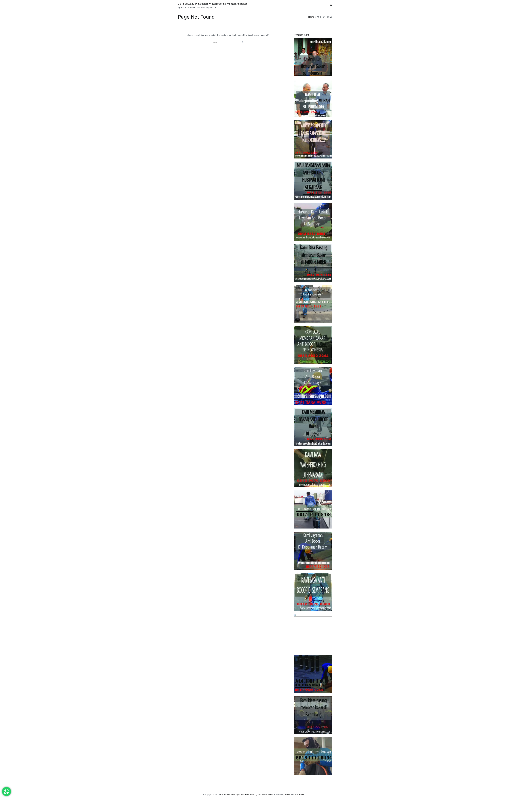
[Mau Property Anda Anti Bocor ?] (313, 633)
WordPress (299, 794)
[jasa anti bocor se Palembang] (313, 715)
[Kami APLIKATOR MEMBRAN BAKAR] (313, 345)
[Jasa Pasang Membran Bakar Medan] (313, 181)
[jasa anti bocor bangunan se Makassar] (313, 756)
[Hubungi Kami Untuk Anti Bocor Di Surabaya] (313, 222)
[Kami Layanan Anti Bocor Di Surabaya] (313, 386)
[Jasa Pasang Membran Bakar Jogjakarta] (313, 427)
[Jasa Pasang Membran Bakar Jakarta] (313, 263)
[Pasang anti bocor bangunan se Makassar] (313, 509)
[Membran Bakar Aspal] (313, 98)
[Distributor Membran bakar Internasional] (313, 57)
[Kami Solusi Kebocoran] (313, 304)
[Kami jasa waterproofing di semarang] (313, 468)
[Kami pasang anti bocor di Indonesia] (313, 674)
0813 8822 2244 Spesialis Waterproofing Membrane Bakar (212, 3)
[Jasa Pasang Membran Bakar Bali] (313, 139)
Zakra (287, 794)
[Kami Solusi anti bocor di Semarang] (313, 592)
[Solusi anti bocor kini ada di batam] (313, 551)
